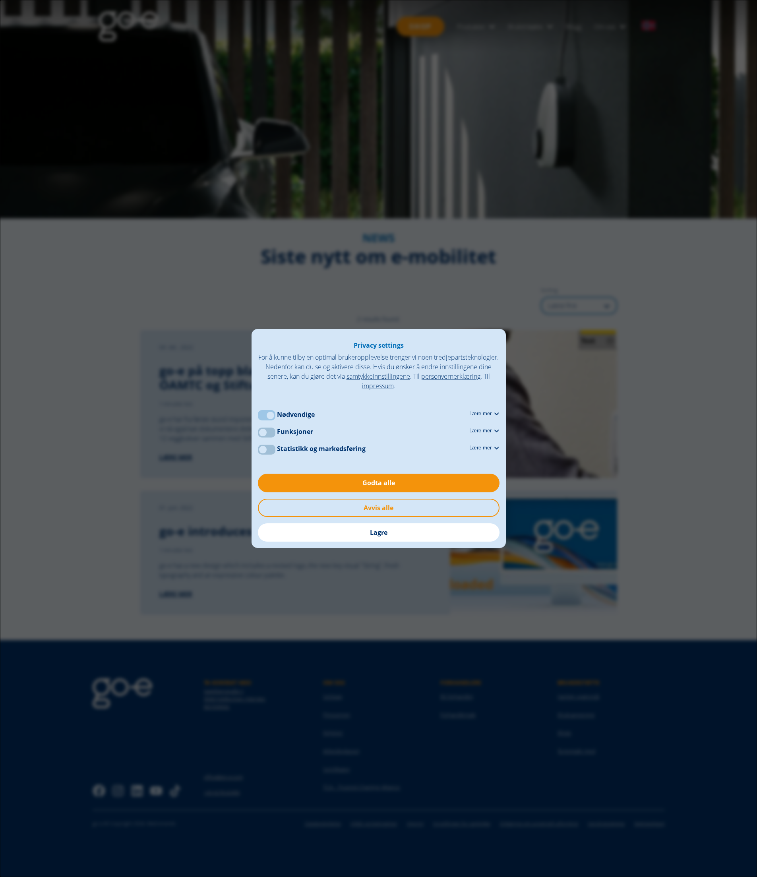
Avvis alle (378, 507)
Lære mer (481, 413)
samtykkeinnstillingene (378, 376)
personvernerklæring (450, 376)
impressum (378, 385)
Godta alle (378, 482)
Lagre (378, 532)
